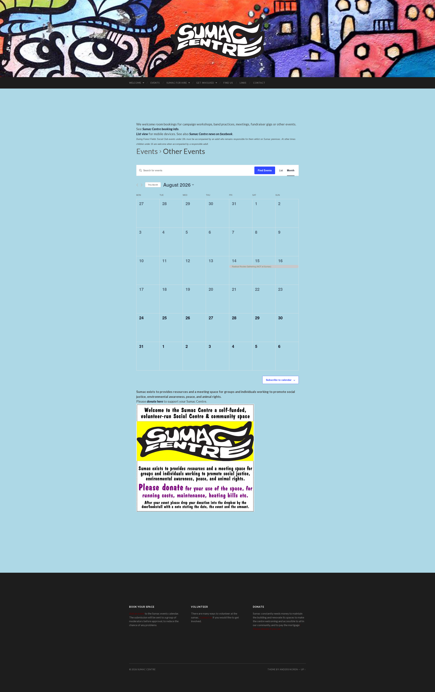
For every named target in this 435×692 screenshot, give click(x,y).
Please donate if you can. (267, 628)
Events (155, 82)
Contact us (205, 617)
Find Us (228, 82)
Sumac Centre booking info (160, 129)
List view (142, 134)
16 (280, 260)
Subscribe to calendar (278, 380)
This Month (153, 184)
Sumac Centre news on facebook (210, 134)
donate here (155, 401)
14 (234, 260)
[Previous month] (137, 185)
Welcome (135, 82)
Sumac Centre (146, 669)
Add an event (136, 613)
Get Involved (205, 82)
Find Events (265, 170)
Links (243, 82)
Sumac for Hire (177, 82)
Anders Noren (289, 669)
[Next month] (142, 185)
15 (257, 260)
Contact (259, 82)
